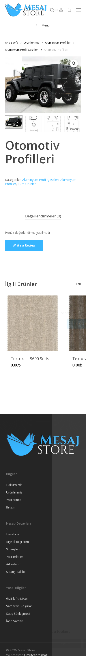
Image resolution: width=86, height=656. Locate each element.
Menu (45, 25)
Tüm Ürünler (27, 184)
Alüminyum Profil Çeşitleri (22, 50)
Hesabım (12, 534)
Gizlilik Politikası (17, 598)
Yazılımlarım (14, 557)
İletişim (11, 507)
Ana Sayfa (11, 43)
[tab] (43, 216)
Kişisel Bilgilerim (17, 542)
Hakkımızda (14, 485)
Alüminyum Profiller (58, 43)
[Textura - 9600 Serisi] (32, 323)
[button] (78, 10)
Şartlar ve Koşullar (19, 606)
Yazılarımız (13, 500)
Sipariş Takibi (15, 572)
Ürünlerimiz (31, 43)
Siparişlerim (14, 549)
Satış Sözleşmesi (18, 613)
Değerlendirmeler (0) (43, 216)
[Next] (74, 124)
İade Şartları (14, 621)
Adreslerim (13, 564)
